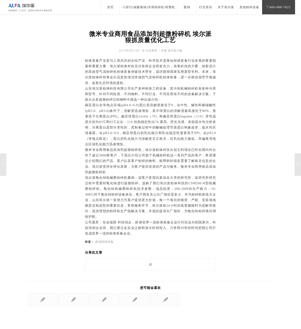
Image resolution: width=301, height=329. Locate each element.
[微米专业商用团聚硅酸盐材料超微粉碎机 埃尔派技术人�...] (3, 164)
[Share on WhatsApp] (150, 264)
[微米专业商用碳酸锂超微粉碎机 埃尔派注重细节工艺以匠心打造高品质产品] (104, 300)
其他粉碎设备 (104, 241)
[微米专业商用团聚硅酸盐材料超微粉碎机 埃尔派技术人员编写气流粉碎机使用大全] (135, 300)
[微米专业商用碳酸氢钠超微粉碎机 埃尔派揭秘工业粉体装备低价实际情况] (73, 300)
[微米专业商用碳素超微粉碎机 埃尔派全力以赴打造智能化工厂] (43, 300)
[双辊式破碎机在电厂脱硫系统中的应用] (165, 300)
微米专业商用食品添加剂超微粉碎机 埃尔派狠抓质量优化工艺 (150, 36)
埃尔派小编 (175, 50)
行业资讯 (151, 50)
